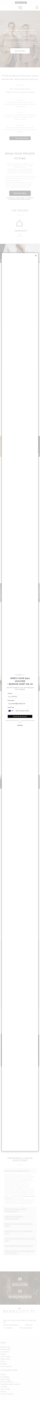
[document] (20, 702)
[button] (36, 255)
